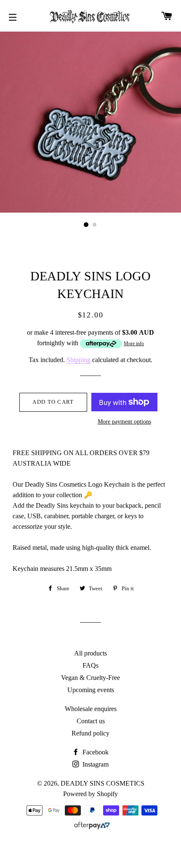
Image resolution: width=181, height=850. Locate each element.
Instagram (95, 764)
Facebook (95, 752)
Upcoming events (90, 689)
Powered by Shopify (90, 793)
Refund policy (90, 733)
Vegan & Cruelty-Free (90, 677)
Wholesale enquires (91, 708)
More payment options (124, 421)
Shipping (78, 359)
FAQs (90, 665)
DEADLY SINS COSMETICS (102, 783)
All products (90, 653)
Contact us (91, 721)
